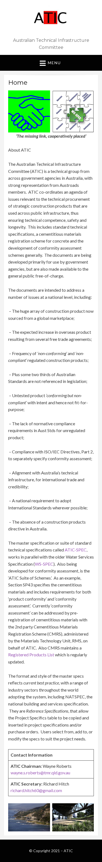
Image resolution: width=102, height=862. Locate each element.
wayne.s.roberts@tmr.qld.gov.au (40, 772)
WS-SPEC (44, 563)
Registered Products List (31, 654)
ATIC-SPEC (75, 549)
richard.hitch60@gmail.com (36, 790)
